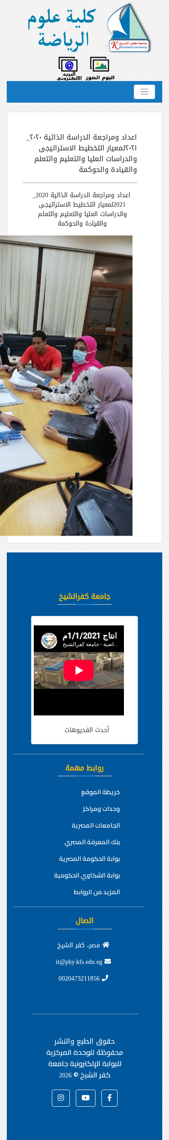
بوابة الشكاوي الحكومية (87, 875)
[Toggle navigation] (144, 92)
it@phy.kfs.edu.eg (80, 962)
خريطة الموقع (100, 792)
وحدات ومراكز (101, 808)
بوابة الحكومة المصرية (89, 858)
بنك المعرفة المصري (92, 842)
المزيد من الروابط (97, 892)
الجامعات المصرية (96, 825)
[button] (109, 1098)
